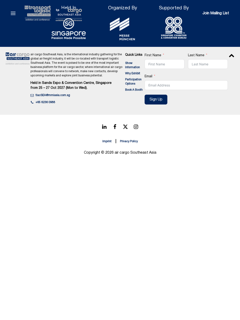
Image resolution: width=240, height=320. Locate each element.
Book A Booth (134, 90)
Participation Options (133, 81)
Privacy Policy (129, 141)
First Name (153, 55)
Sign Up (156, 99)
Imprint (107, 141)
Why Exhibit (132, 73)
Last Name (196, 55)
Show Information (132, 65)
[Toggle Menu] (13, 13)
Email (148, 76)
